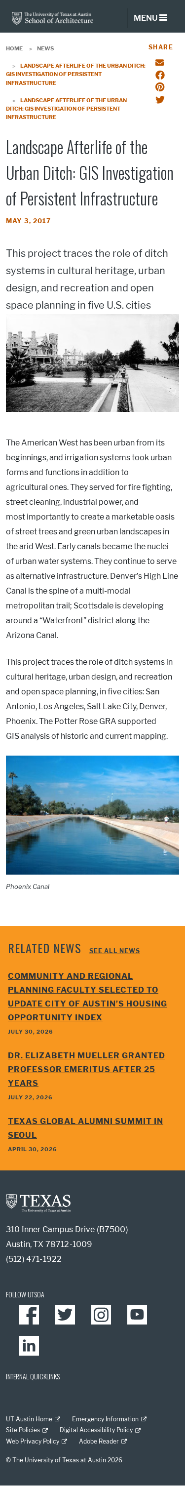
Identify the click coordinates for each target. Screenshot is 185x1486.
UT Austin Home (29, 1419)
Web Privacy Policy (32, 1441)
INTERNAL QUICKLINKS (33, 1376)
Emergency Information (105, 1419)
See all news (114, 951)
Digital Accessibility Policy (96, 1430)
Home (14, 48)
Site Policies (23, 1430)
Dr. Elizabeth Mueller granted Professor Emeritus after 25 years (86, 1069)
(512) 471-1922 (34, 1259)
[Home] (52, 17)
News (45, 48)
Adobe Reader (99, 1441)
